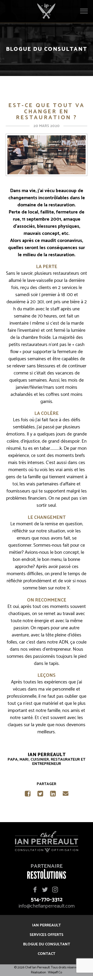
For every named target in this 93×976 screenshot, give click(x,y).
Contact (46, 954)
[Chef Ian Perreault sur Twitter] (45, 890)
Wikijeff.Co (55, 972)
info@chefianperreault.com (47, 906)
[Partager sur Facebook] (28, 795)
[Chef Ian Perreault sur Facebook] (35, 890)
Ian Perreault (46, 925)
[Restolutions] (46, 877)
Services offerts (46, 935)
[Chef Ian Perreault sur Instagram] (55, 890)
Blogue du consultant (46, 944)
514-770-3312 (46, 899)
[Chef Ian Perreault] (46, 843)
